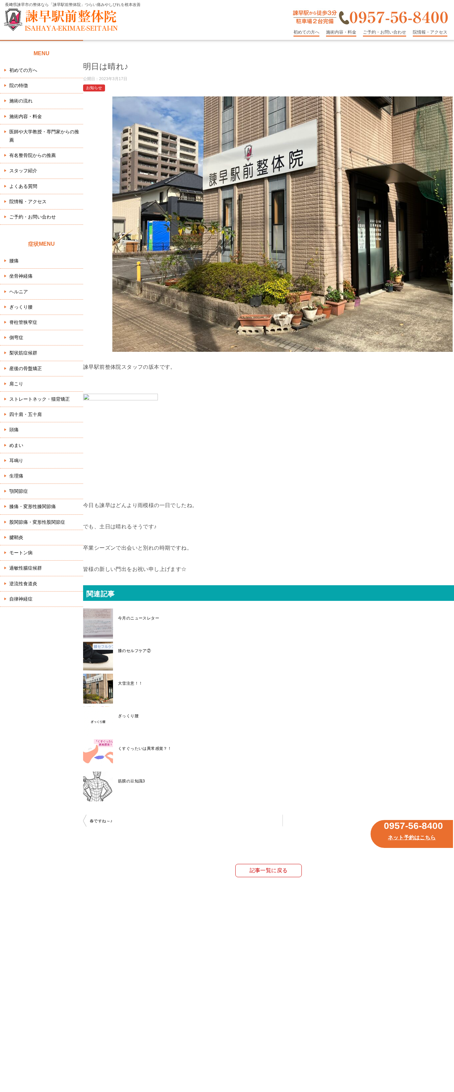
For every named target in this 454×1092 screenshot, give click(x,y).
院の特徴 (18, 85)
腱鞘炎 (16, 537)
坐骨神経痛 (21, 276)
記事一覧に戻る (269, 870)
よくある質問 (23, 186)
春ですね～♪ (101, 821)
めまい (16, 445)
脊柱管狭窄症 (23, 322)
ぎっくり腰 (21, 307)
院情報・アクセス (430, 32)
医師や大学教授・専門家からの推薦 (44, 136)
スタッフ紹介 (23, 170)
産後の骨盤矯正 (25, 368)
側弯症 (16, 337)
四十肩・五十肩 (25, 414)
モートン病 (21, 552)
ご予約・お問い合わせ (384, 32)
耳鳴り (16, 460)
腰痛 (14, 260)
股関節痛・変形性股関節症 (37, 522)
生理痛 (16, 475)
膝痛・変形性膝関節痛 (32, 506)
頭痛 (14, 429)
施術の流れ (21, 100)
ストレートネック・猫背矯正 (39, 399)
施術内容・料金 (341, 32)
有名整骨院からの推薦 (32, 155)
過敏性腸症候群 (25, 568)
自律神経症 (21, 599)
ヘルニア (18, 291)
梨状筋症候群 (23, 352)
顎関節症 (18, 491)
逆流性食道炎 (23, 583)
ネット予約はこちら (412, 837)
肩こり (16, 383)
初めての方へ (306, 32)
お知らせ (94, 87)
